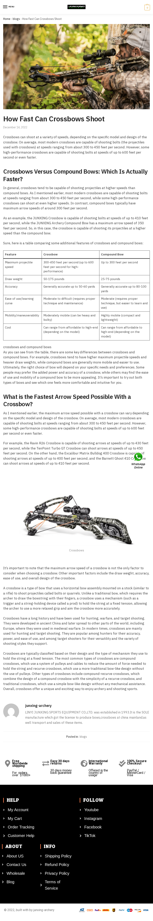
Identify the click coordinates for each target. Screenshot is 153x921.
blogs (16, 19)
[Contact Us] (138, 460)
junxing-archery (38, 705)
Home (6, 19)
